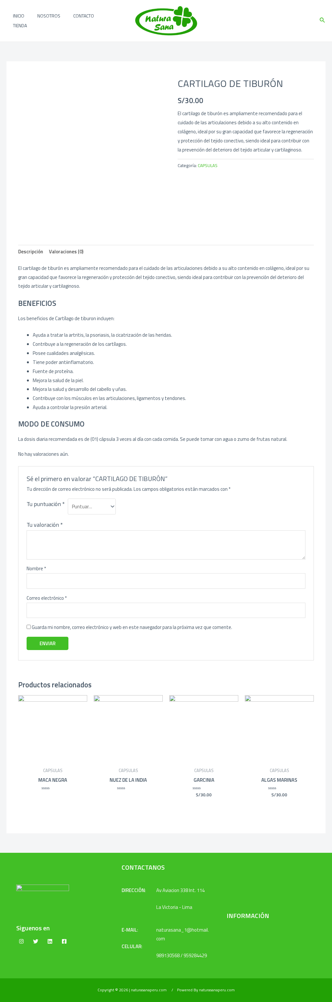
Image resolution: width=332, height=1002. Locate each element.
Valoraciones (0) (66, 251)
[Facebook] (64, 941)
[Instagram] (21, 941)
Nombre (36, 568)
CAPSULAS (208, 165)
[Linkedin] (50, 941)
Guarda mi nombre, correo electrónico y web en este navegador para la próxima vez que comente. (132, 627)
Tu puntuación (46, 504)
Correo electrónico (47, 598)
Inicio (18, 15)
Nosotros (48, 15)
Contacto (83, 15)
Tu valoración (45, 524)
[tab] (30, 252)
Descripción (30, 251)
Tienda (20, 25)
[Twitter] (35, 941)
